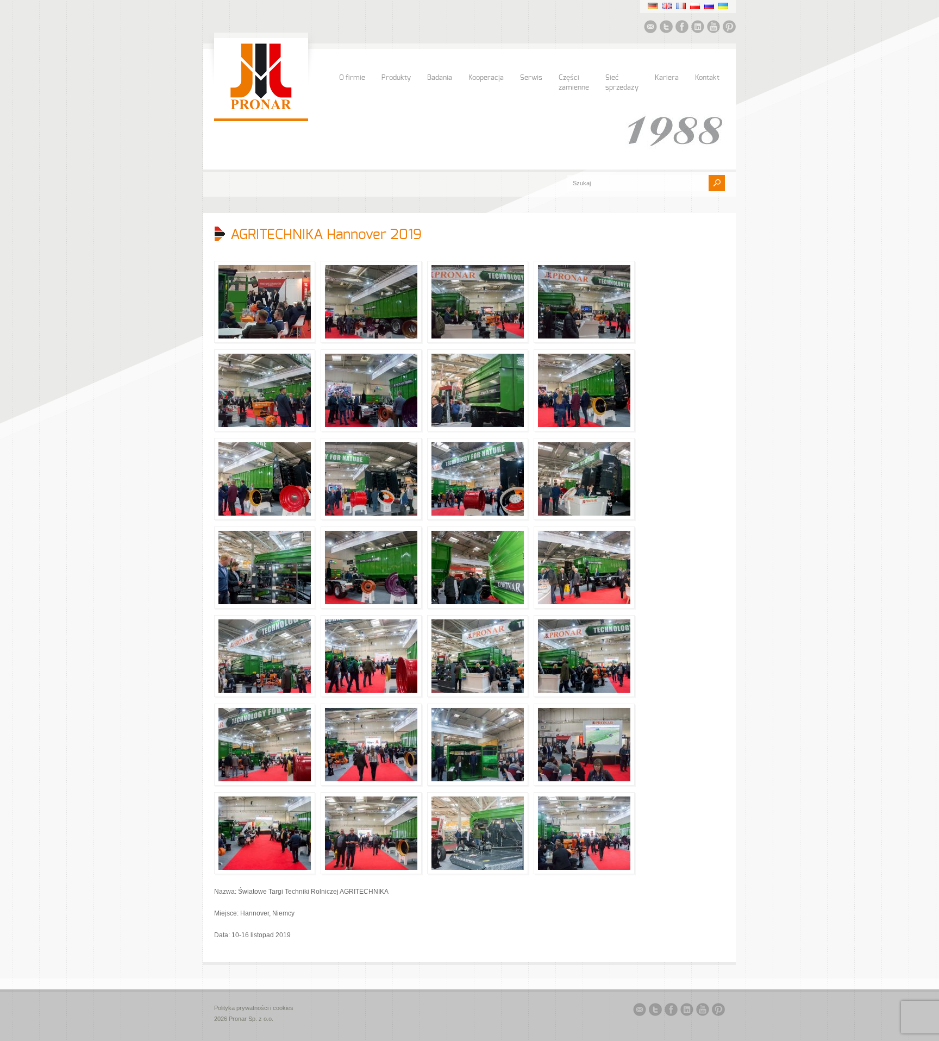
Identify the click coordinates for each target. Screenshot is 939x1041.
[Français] (681, 6)
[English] (667, 6)
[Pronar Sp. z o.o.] (261, 107)
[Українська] (723, 6)
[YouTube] (713, 28)
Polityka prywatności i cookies (253, 1008)
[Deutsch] (653, 6)
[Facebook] (681, 28)
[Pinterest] (729, 28)
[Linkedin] (697, 28)
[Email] (650, 28)
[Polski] (695, 6)
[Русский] (709, 6)
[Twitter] (666, 28)
